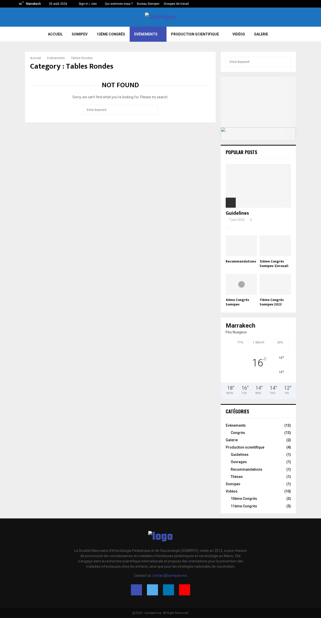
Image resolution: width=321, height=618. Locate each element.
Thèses (237, 477)
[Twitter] (152, 589)
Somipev (233, 484)
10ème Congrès (244, 499)
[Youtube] (184, 589)
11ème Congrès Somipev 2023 (272, 302)
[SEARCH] (286, 62)
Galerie (261, 34)
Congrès (238, 433)
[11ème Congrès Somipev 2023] (275, 284)
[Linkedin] (168, 589)
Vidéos (238, 34)
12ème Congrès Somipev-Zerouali (274, 263)
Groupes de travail (176, 4)
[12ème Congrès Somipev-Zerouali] (275, 245)
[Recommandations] (241, 245)
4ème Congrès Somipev (237, 302)
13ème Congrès (111, 34)
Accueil (55, 34)
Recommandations (241, 261)
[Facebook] (136, 589)
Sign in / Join (87, 4)
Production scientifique (195, 34)
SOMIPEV (80, 34)
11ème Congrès (244, 506)
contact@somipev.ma (169, 575)
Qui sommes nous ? (119, 4)
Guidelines (237, 213)
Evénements (145, 34)
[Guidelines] (258, 185)
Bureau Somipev (148, 4)
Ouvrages (239, 462)
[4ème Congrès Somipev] (241, 284)
